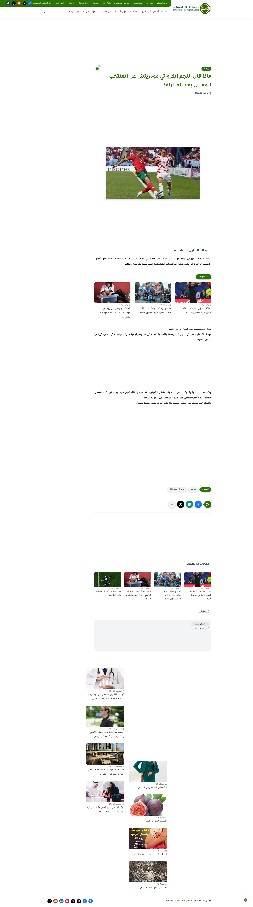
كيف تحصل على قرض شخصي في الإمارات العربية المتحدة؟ (105, 809)
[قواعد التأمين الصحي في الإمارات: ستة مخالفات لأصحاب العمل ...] (105, 678)
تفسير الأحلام (160, 12)
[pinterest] (67, 901)
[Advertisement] (126, 43)
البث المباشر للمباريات (42, 3)
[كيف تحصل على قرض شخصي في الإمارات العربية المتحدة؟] (105, 791)
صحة (136, 12)
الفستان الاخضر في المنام (152, 787)
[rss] (44, 901)
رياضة (206, 69)
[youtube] (19, 3)
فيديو (71, 12)
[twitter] (25, 3)
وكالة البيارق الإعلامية (176, 901)
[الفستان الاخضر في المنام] (148, 771)
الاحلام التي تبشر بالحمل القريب (149, 854)
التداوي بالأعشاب (122, 12)
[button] (198, 504)
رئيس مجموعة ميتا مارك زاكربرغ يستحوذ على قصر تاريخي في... (106, 734)
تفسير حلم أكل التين (156, 821)
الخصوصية (138, 3)
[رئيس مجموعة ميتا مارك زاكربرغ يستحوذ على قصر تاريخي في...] (105, 716)
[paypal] (8, 3)
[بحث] (44, 12)
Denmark (60, 3)
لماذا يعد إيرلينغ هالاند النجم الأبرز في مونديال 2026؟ (196, 310)
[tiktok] (14, 3)
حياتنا (108, 12)
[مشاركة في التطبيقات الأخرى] (172, 504)
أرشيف (96, 3)
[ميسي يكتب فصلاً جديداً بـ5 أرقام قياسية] (107, 579)
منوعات (86, 12)
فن (77, 12)
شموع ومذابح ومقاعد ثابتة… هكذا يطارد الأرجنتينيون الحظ (155, 310)
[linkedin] (61, 901)
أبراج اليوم (146, 12)
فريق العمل (162, 3)
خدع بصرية (97, 12)
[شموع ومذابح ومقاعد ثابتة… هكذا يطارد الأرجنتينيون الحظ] (153, 292)
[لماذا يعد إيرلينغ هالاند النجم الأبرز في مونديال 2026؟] (193, 292)
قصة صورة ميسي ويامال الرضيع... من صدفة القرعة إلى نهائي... (114, 313)
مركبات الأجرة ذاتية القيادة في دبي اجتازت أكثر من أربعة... (106, 772)
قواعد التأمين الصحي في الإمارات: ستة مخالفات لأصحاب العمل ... (106, 696)
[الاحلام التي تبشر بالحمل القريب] (148, 838)
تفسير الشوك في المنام (153, 888)
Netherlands (83, 3)
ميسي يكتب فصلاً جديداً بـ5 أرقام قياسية (108, 594)
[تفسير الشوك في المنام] (148, 871)
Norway (71, 3)
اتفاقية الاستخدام (121, 3)
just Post (107, 3)
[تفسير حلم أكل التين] (148, 805)
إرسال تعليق (200, 624)
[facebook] (30, 3)
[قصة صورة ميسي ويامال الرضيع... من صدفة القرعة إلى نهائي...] (112, 292)
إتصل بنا (149, 3)
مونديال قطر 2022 (177, 489)
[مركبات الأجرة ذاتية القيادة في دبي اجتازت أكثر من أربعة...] (105, 754)
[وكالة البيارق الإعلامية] (192, 8)
